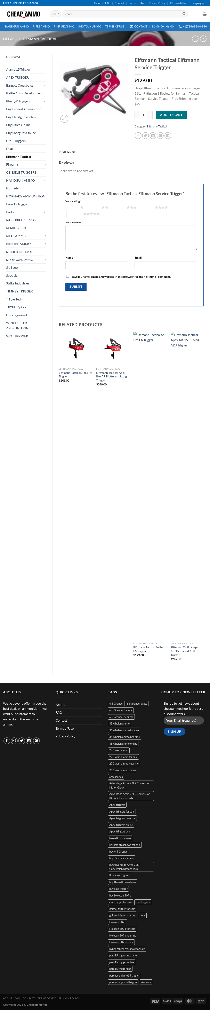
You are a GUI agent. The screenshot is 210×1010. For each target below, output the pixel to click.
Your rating (73, 201)
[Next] (204, 500)
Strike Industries (17, 283)
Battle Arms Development (24, 93)
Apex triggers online (121, 825)
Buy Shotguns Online (21, 133)
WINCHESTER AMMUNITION (17, 325)
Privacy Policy (157, 3)
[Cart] (204, 13)
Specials (11, 275)
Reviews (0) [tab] (67, 152)
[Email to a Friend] (153, 135)
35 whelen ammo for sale (124, 730)
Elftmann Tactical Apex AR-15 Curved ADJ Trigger (185, 651)
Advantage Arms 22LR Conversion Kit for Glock (129, 785)
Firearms (12, 164)
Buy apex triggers (119, 875)
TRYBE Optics (16, 307)
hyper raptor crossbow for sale (127, 948)
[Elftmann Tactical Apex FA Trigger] (75, 348)
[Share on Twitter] (145, 135)
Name (70, 257)
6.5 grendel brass (137, 703)
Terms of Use (136, 3)
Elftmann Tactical (38, 39)
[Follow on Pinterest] (36, 740)
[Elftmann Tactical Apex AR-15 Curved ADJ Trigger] (187, 486)
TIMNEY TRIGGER (19, 291)
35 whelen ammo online (123, 743)
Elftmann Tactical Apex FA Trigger (75, 374)
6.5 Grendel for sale (120, 710)
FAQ (107, 3)
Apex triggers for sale (122, 811)
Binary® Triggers (18, 101)
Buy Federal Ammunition (23, 109)
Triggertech (14, 299)
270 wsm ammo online (122, 770)
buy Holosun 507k (120, 895)
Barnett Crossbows (19, 85)
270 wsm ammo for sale (123, 757)
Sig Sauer (12, 267)
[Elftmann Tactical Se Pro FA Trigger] (150, 486)
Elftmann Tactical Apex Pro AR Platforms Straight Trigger (112, 376)
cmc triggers (143, 902)
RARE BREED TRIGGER (23, 220)
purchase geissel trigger (123, 982)
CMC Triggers (16, 141)
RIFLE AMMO (41, 26)
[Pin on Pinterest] (160, 135)
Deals (10, 148)
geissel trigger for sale (122, 908)
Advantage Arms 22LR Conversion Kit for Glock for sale (129, 796)
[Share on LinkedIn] (167, 135)
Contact (119, 3)
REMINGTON (16, 228)
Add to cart (171, 115)
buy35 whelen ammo (121, 858)
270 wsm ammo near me (124, 763)
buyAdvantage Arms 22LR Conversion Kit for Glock (124, 866)
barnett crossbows (120, 838)
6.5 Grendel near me (121, 717)
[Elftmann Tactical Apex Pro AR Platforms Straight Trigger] (112, 348)
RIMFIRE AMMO (64, 26)
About (97, 3)
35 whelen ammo (119, 723)
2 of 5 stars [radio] (93, 207)
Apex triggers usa (119, 831)
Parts (10, 212)
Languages (198, 3)
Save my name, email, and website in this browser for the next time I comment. (121, 276)
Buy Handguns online (21, 117)
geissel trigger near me (122, 915)
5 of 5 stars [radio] (75, 214)
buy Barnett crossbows (122, 882)
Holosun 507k (117, 922)
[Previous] (59, 500)
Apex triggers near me (122, 818)
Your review (74, 222)
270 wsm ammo (118, 750)
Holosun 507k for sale (122, 928)
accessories (116, 776)
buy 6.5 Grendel (118, 851)
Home (8, 39)
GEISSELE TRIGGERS (21, 172)
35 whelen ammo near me (124, 736)
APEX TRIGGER (17, 77)
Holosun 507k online (121, 942)
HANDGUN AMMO (17, 26)
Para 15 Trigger (16, 204)
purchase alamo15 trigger (124, 975)
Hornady (12, 188)
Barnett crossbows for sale (124, 844)
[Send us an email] (29, 740)
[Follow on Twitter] (21, 740)
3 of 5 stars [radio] (118, 207)
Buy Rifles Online (18, 125)
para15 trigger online (121, 962)
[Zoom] (64, 119)
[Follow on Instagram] (14, 740)
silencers (146, 982)
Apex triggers (117, 804)
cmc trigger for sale (120, 902)
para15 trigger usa (120, 968)
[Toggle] (44, 85)
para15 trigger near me (123, 955)
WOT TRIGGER (17, 336)
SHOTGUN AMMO (89, 26)
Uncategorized (16, 315)
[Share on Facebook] (138, 135)
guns (142, 915)
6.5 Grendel (116, 703)
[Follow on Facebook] (6, 740)
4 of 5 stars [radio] (146, 207)
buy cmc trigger (118, 888)
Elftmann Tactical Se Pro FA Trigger (148, 649)
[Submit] (184, 13)
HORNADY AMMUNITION (25, 196)
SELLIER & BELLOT (19, 251)
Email (139, 257)
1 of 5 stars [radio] (71, 207)
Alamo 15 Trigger (18, 69)
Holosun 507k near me (122, 935)
